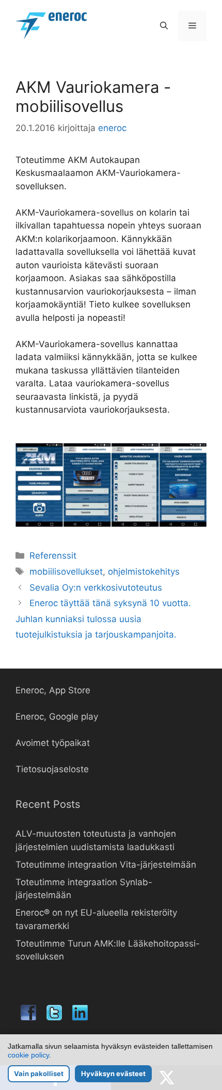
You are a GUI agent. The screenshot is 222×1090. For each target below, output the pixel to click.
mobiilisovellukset (66, 571)
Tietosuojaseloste (52, 769)
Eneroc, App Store (52, 690)
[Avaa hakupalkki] (164, 25)
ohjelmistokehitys (144, 571)
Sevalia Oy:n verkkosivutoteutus (95, 587)
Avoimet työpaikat (52, 743)
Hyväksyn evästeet (113, 1073)
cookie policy (28, 1055)
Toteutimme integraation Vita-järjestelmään (105, 864)
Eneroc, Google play (56, 716)
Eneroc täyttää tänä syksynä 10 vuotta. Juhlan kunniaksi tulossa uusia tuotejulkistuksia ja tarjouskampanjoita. (103, 619)
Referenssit (52, 555)
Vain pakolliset (39, 1073)
